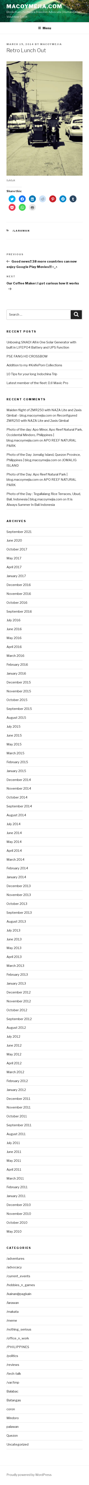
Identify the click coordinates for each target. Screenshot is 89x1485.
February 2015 (17, 762)
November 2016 (18, 594)
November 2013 (18, 895)
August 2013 (16, 921)
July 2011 (13, 1143)
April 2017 (14, 567)
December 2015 (18, 682)
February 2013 (17, 975)
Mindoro (12, 1418)
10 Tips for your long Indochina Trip (31, 374)
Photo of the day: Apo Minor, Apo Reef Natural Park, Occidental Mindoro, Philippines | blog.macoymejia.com (44, 435)
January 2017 (16, 576)
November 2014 (18, 788)
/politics (12, 1356)
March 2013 (15, 966)
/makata (12, 1312)
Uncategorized (17, 1444)
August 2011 (16, 1134)
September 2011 (19, 1125)
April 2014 (14, 851)
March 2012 (15, 1072)
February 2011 (17, 1187)
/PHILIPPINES (17, 1347)
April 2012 (14, 1063)
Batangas (13, 1400)
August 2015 (16, 718)
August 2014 (16, 815)
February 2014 (17, 868)
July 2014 (13, 824)
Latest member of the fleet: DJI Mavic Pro (37, 383)
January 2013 (16, 983)
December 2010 (18, 1205)
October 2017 (16, 549)
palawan (12, 1427)
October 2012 (16, 1010)
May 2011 (13, 1161)
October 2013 (16, 904)
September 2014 (19, 806)
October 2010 (16, 1223)
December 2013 (18, 886)
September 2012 (19, 1019)
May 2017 (13, 558)
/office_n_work (17, 1338)
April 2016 (14, 647)
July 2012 (13, 1037)
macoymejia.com (34, 6)
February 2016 (17, 665)
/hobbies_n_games (20, 1285)
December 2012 (18, 992)
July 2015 (13, 727)
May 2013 (13, 948)
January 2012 (16, 1090)
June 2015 (14, 735)
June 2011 (13, 1152)
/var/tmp (12, 1382)
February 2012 (17, 1081)
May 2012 (13, 1054)
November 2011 (18, 1107)
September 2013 (19, 913)
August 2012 (16, 1028)
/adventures (15, 1259)
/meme (11, 1321)
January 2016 (16, 673)
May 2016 (14, 638)
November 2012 (18, 1001)
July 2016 (13, 620)
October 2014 (16, 797)
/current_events (18, 1276)
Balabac (12, 1391)
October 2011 (16, 1116)
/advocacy (14, 1267)
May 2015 (14, 744)
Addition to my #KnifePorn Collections (34, 365)
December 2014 (18, 780)
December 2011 (18, 1099)
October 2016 (16, 603)
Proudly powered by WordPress (29, 1475)
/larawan (21, 230)
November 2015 (18, 691)
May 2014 (14, 842)
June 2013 (14, 939)
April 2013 (14, 957)
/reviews (12, 1365)
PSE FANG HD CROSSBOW (27, 356)
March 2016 (15, 656)
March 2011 (15, 1178)
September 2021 (19, 532)
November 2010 (18, 1214)
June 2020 (14, 540)
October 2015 (16, 700)
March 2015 (15, 753)
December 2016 (18, 585)
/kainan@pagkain (18, 1294)
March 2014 (15, 860)
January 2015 (16, 771)
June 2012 (14, 1045)
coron (10, 1409)
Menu (47, 28)
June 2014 (14, 833)
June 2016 (14, 629)
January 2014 (16, 877)
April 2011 (13, 1170)
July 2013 (13, 930)
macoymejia (51, 44)
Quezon (12, 1436)
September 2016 (19, 611)
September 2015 (19, 709)
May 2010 (14, 1231)
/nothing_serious (18, 1329)
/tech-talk (13, 1374)
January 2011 (16, 1196)
